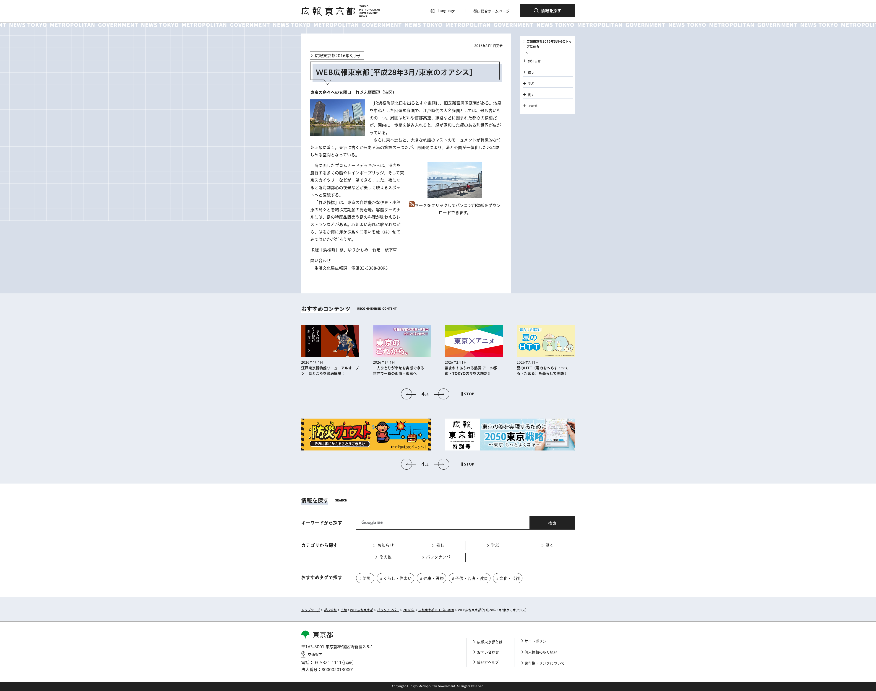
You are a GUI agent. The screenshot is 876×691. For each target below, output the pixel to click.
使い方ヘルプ (488, 662)
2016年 (409, 610)
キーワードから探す (321, 522)
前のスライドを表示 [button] (408, 394)
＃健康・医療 (431, 578)
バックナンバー (388, 610)
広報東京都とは (490, 642)
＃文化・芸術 (507, 578)
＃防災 (364, 578)
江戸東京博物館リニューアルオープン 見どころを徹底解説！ (330, 370)
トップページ (310, 610)
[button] (547, 10)
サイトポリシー (537, 641)
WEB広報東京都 (361, 610)
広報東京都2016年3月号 (337, 56)
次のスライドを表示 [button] (441, 394)
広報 (344, 610)
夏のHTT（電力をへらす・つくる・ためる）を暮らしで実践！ (542, 370)
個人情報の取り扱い (540, 652)
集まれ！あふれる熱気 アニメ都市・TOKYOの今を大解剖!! (471, 370)
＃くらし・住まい (395, 578)
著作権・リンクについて (544, 663)
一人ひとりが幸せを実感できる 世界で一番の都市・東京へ (400, 370)
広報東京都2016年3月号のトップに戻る (549, 44)
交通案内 (315, 654)
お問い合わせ (488, 652)
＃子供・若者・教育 (469, 578)
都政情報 (330, 610)
